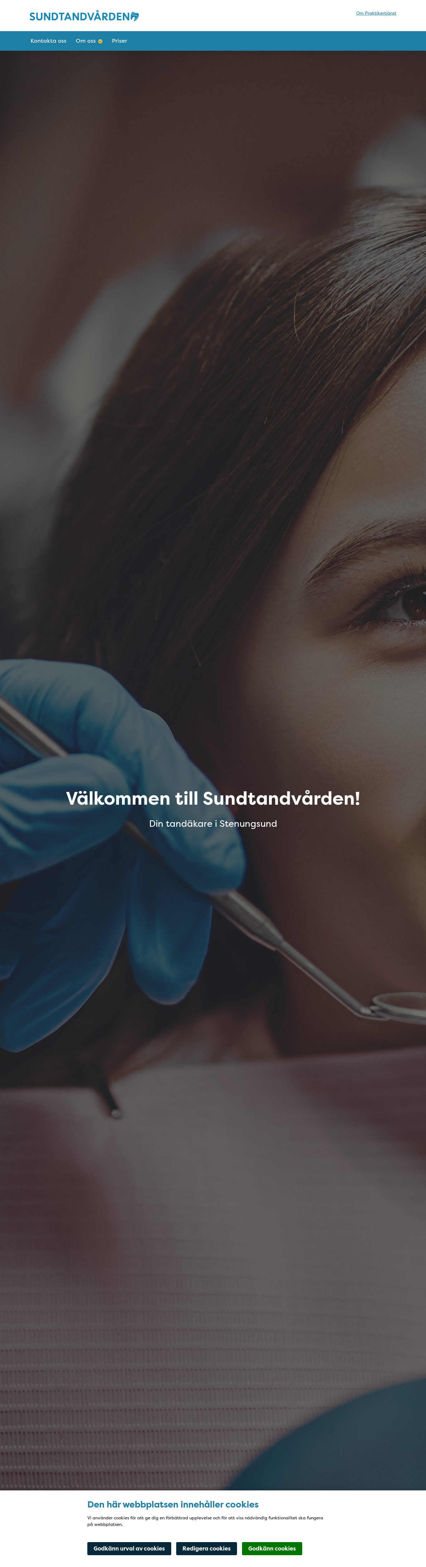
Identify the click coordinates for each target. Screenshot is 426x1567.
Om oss (86, 41)
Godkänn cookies (272, 1548)
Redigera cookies (206, 1548)
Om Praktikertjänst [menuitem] (376, 13)
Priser (119, 41)
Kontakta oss (48, 41)
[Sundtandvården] (84, 15)
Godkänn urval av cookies (129, 1548)
